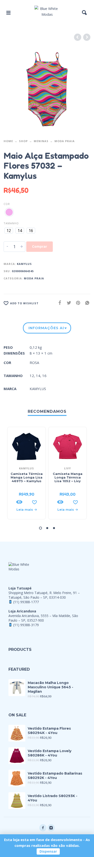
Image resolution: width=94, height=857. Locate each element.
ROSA (34, 362)
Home (8, 141)
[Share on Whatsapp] (85, 303)
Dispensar (48, 851)
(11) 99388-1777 (26, 602)
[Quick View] (19, 502)
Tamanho (11, 223)
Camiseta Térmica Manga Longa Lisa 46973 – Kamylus (27, 477)
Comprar (39, 246)
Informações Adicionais (46, 328)
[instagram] (51, 827)
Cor (7, 204)
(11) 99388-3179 (26, 625)
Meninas (41, 141)
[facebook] (43, 827)
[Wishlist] (34, 502)
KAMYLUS (24, 264)
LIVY (67, 468)
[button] (8, 13)
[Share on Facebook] (58, 303)
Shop (23, 141)
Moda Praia (64, 141)
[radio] (9, 212)
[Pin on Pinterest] (76, 303)
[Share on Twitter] (67, 303)
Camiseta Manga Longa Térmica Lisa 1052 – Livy (67, 477)
